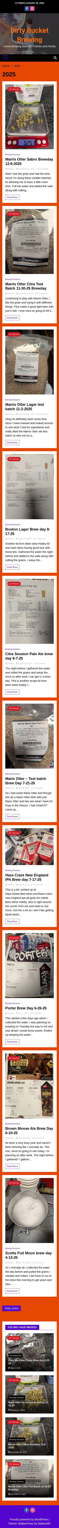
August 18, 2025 (25, 663)
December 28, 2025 (26, 169)
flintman (11, 169)
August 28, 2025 (25, 539)
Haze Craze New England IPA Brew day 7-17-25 (26, 877)
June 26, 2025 (24, 1138)
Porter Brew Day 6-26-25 (26, 1008)
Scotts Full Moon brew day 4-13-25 (28, 1255)
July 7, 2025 (23, 1013)
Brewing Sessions (12, 155)
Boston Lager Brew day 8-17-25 (27, 531)
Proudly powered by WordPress (29, 1519)
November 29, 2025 (26, 414)
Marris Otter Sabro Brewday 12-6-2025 (29, 161)
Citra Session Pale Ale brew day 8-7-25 (29, 656)
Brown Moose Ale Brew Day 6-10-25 (29, 1130)
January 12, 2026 (17, 1410)
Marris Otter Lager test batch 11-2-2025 (24, 406)
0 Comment (43, 169)
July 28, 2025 (24, 788)
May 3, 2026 (15, 1368)
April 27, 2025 (24, 1263)
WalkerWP (44, 1523)
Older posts (11, 1308)
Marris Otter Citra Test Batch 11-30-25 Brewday (25, 286)
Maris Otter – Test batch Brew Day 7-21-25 (25, 781)
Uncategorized (15, 1355)
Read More (12, 197)
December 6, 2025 (26, 293)
